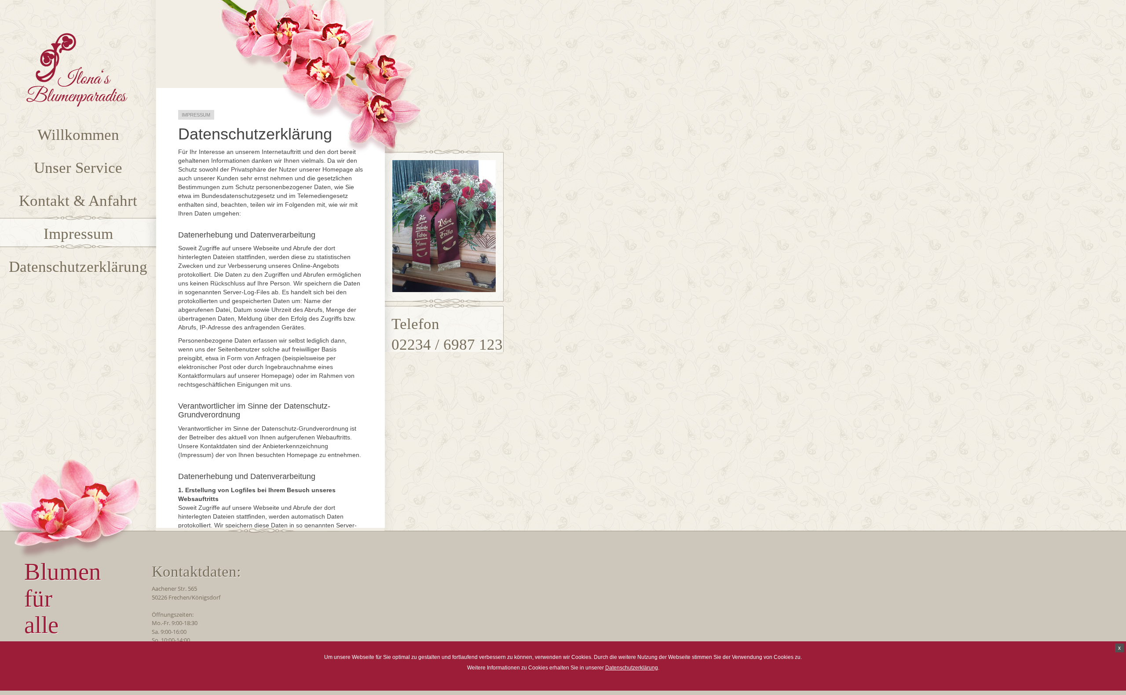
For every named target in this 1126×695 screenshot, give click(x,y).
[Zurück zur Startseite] (77, 105)
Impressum (78, 233)
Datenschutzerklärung (631, 668)
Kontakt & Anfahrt (78, 200)
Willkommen (78, 134)
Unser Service (78, 167)
